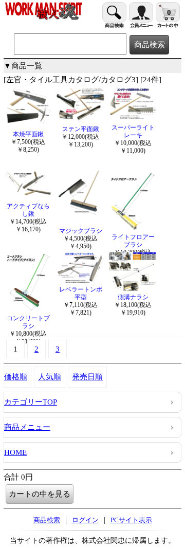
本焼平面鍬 (28, 134)
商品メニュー (27, 427)
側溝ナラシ (133, 297)
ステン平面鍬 (80, 129)
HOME (15, 452)
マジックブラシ (80, 230)
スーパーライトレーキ (133, 131)
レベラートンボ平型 (80, 293)
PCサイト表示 (131, 520)
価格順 (15, 377)
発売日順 (87, 377)
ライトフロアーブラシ (133, 240)
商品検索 (46, 520)
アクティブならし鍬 (28, 210)
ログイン (85, 520)
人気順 (49, 377)
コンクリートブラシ (28, 322)
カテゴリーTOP (30, 402)
